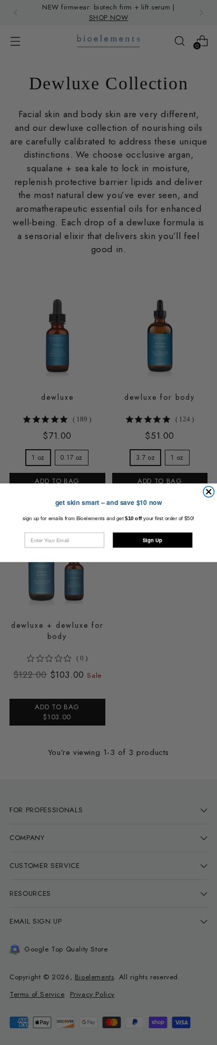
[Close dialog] (208, 491)
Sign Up (152, 540)
